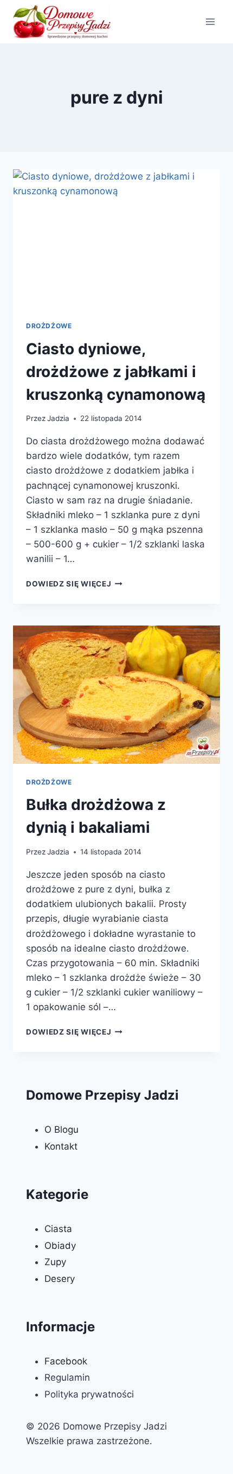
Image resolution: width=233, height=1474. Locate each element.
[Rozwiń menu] (210, 21)
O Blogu (61, 1129)
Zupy (55, 1261)
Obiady (60, 1245)
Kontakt (60, 1146)
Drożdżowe (49, 326)
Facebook (65, 1361)
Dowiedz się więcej (74, 583)
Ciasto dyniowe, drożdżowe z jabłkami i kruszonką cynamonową (115, 372)
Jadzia (58, 418)
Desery (59, 1278)
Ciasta (58, 1228)
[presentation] (116, 238)
